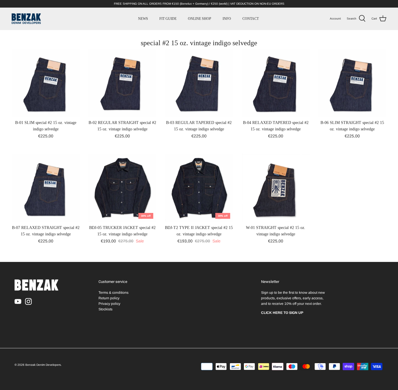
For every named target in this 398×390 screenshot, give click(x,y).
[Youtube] (18, 301)
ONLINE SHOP (199, 19)
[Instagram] (28, 301)
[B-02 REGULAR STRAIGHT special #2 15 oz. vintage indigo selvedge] (122, 83)
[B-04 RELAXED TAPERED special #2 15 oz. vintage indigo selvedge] (276, 83)
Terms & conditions (113, 293)
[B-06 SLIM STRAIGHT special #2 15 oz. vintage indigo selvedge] (352, 83)
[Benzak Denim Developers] (26, 18)
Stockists (105, 309)
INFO (227, 19)
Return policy (108, 298)
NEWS (143, 19)
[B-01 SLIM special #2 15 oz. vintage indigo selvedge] (46, 83)
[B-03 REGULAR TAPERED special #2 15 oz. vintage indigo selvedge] (199, 83)
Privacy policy (109, 304)
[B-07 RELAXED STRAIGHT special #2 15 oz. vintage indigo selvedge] (46, 188)
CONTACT (250, 19)
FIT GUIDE (168, 19)
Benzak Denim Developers (43, 364)
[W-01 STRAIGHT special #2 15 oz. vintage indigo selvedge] (276, 188)
